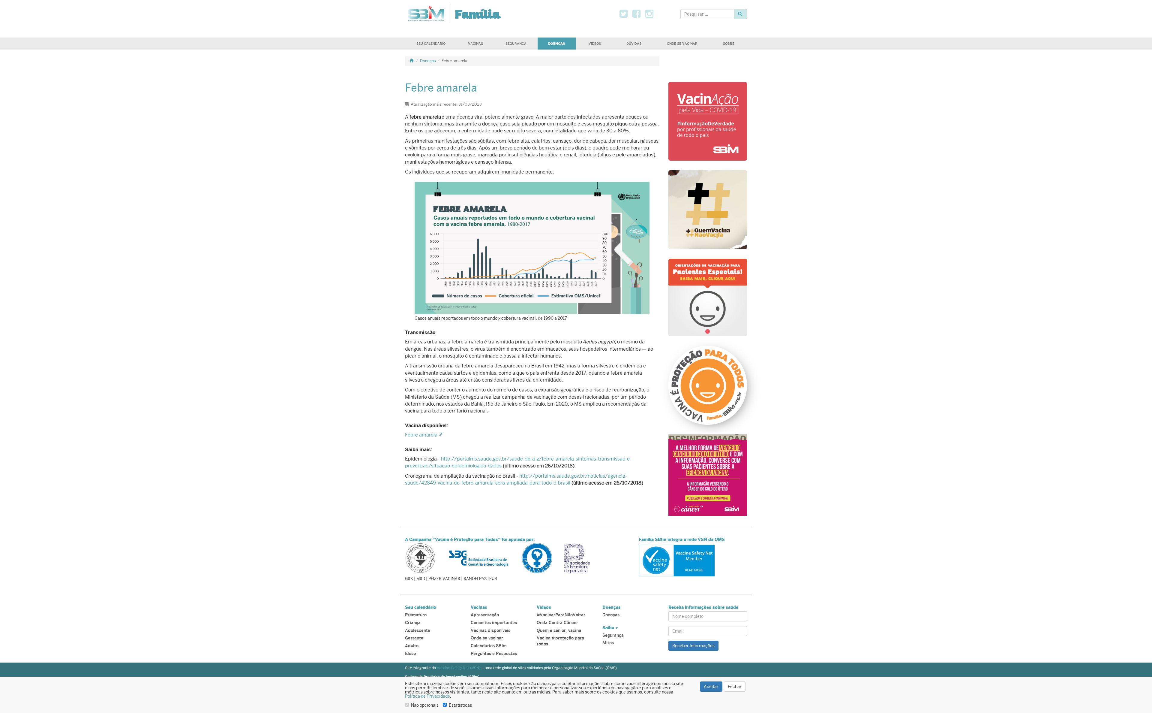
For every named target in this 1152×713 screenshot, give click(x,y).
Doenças (556, 43)
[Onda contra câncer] (707, 474)
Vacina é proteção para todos (560, 641)
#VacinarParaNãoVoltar (561, 615)
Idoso (410, 653)
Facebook (640, 14)
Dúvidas (633, 43)
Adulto (411, 646)
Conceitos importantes (494, 623)
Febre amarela (421, 435)
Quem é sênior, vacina (559, 630)
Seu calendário (431, 43)
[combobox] (707, 14)
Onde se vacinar (682, 43)
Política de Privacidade (427, 696)
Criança (413, 623)
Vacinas (475, 43)
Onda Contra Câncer (557, 623)
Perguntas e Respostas (494, 653)
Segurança (516, 43)
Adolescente (417, 630)
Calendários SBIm (489, 646)
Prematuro (416, 615)
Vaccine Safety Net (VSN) (459, 668)
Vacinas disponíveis (490, 630)
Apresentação (485, 615)
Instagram (653, 14)
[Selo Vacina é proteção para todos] (707, 385)
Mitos (608, 643)
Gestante (414, 638)
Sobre (728, 43)
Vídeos (595, 43)
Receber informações (693, 645)
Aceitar (711, 686)
